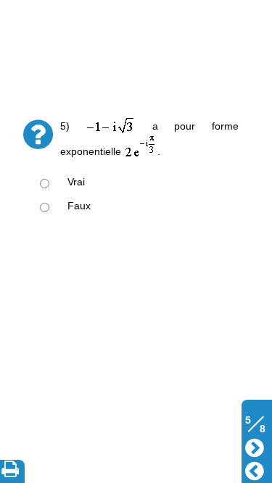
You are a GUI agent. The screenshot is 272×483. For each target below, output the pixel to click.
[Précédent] (254, 469)
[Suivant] (254, 446)
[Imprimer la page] (13, 471)
